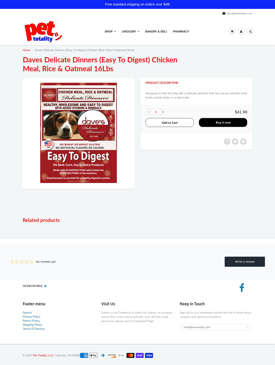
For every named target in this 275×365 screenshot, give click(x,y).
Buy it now (223, 122)
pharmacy (181, 31)
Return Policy (31, 320)
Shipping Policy (32, 324)
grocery (129, 31)
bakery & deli (156, 31)
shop (109, 31)
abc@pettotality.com (239, 13)
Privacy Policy (31, 316)
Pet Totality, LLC (43, 355)
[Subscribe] (247, 327)
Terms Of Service (34, 328)
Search (27, 312)
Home (26, 50)
